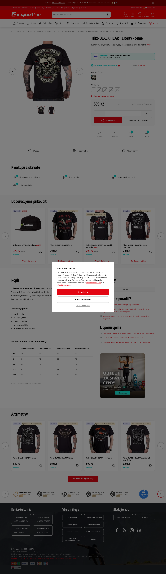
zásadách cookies (93, 283)
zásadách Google (64, 285)
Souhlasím (83, 292)
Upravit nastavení (83, 299)
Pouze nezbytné (83, 306)
